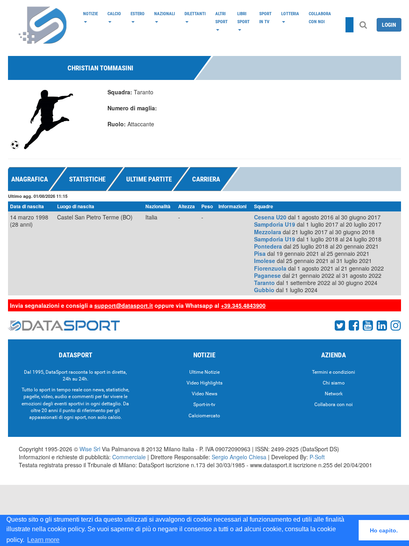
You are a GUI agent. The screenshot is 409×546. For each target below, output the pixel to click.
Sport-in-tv (204, 404)
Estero (138, 13)
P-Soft (317, 457)
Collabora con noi (320, 17)
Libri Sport (243, 17)
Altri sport (221, 17)
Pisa (260, 253)
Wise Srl (89, 449)
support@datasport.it (123, 305)
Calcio (114, 13)
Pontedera (268, 246)
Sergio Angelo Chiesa (239, 457)
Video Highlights (204, 383)
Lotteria (290, 13)
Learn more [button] (43, 539)
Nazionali (164, 13)
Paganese (267, 275)
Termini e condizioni (333, 372)
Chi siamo (334, 383)
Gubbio (264, 290)
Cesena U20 (270, 217)
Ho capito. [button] (384, 530)
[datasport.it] (43, 25)
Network (334, 394)
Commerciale (129, 457)
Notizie (90, 13)
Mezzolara (267, 232)
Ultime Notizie (204, 372)
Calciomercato (204, 415)
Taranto (264, 283)
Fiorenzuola (270, 268)
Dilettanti (195, 13)
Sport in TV (265, 17)
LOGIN (389, 25)
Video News (204, 394)
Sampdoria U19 (274, 224)
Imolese (264, 261)
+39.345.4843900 (243, 305)
